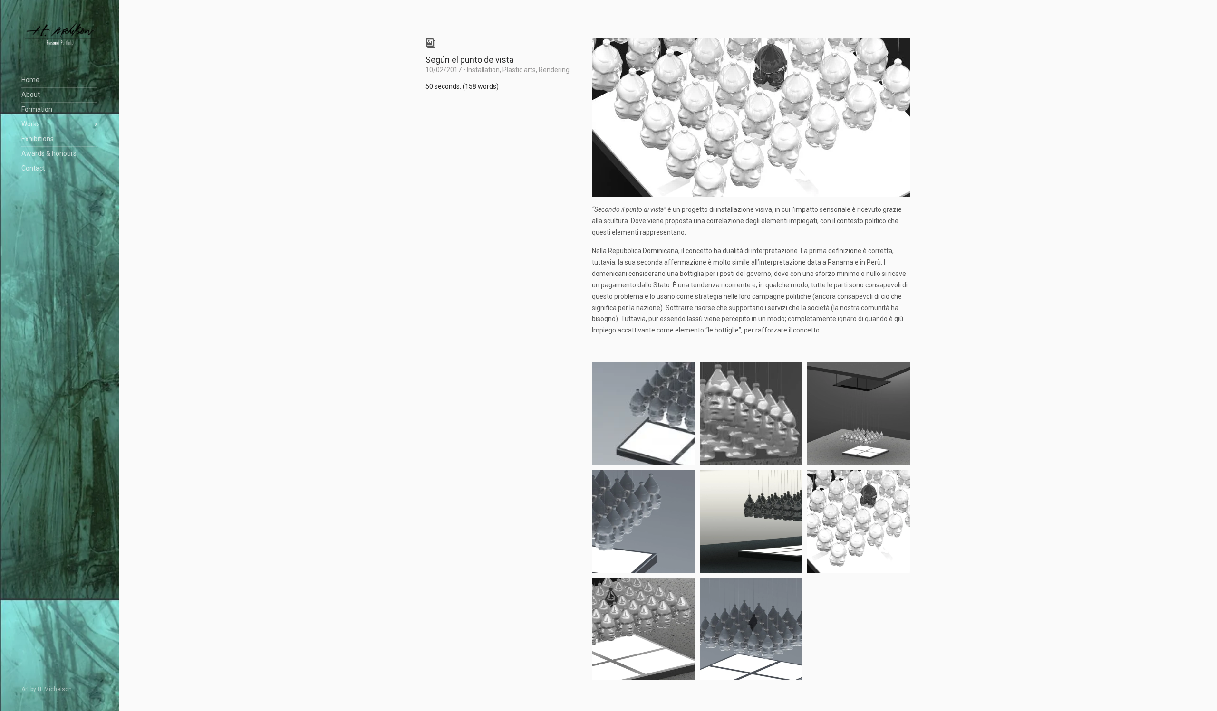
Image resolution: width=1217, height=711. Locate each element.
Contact (33, 168)
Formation (36, 109)
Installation (483, 70)
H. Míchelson (55, 689)
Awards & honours (49, 153)
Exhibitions (37, 138)
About (30, 94)
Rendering (554, 70)
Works (30, 124)
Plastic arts (519, 70)
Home (30, 80)
